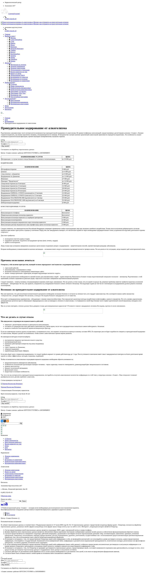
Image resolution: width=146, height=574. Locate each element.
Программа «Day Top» (18, 93)
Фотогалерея (9, 107)
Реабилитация (9, 82)
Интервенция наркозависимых (15, 463)
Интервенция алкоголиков (20, 104)
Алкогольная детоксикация (14, 473)
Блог (6, 447)
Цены (7, 106)
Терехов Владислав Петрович (11, 387)
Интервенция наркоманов (19, 102)
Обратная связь (6, 496)
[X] (5, 421)
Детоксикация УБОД (18, 75)
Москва (13, 38)
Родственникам (10, 98)
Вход (8, 513)
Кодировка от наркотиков (13, 460)
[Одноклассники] (7, 421)
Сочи (12, 41)
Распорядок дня (16, 95)
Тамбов (13, 50)
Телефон (4, 144)
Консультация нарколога (13, 442)
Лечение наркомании (18, 66)
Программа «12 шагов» (18, 91)
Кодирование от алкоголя (19, 77)
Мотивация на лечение (18, 65)
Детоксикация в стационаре (20, 70)
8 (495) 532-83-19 (10, 19)
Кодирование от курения (19, 79)
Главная (7, 34)
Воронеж (14, 47)
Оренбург (14, 59)
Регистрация (10, 515)
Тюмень (13, 56)
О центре (14, 84)
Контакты (8, 109)
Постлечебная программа (19, 97)
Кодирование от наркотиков (20, 81)
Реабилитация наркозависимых (21, 90)
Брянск (13, 43)
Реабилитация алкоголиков (14, 477)
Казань (13, 61)
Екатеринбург (15, 54)
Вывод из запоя (16, 73)
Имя (2, 142)
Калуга (13, 52)
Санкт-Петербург (16, 39)
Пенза (13, 45)
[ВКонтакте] (2, 421)
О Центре (8, 439)
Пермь (13, 57)
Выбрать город (10, 36)
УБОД (7, 458)
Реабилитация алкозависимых (21, 88)
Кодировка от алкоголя (12, 475)
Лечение (8, 63)
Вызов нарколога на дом (19, 72)
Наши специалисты (17, 86)
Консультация (15, 100)
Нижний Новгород (17, 48)
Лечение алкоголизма (18, 68)
